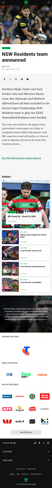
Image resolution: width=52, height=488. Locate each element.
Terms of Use (20, 469)
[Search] (48, 2)
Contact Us (25, 474)
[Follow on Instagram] (48, 443)
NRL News (6, 48)
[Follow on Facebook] (39, 443)
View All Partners (26, 432)
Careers (12, 474)
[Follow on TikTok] (35, 443)
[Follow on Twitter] (44, 443)
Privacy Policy (31, 469)
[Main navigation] (3, 2)
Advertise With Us (36, 474)
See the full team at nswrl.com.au (21, 158)
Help (18, 474)
